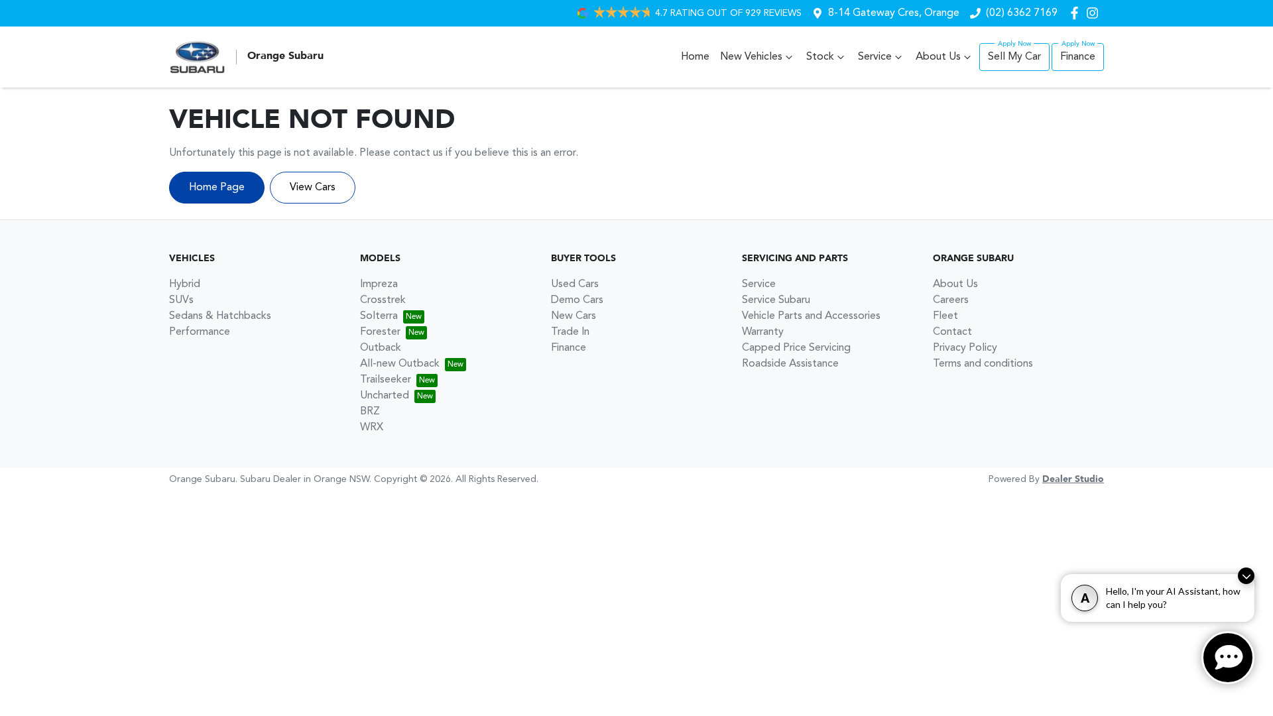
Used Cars (575, 284)
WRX (371, 427)
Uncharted (384, 395)
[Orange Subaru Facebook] (1077, 13)
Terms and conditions (983, 364)
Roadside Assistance (790, 364)
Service (875, 57)
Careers (951, 300)
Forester (380, 332)
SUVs (181, 300)
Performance (199, 332)
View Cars (312, 187)
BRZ (370, 411)
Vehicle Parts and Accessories (811, 316)
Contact (952, 332)
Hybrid (184, 284)
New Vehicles (751, 57)
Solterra (379, 316)
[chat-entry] (1227, 657)
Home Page (217, 187)
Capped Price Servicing (796, 348)
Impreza (379, 284)
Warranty (763, 332)
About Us (938, 57)
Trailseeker (385, 380)
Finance (1077, 57)
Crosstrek (383, 300)
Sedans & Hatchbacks (220, 316)
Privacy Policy (965, 348)
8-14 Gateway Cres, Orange (893, 13)
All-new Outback (400, 364)
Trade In (570, 332)
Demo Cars (577, 300)
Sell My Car (1014, 57)
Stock (820, 57)
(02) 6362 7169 (1022, 13)
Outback (380, 348)
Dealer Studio (1073, 479)
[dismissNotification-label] (1246, 575)
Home (695, 57)
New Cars (573, 316)
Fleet (945, 316)
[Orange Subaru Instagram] (1095, 13)
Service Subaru (776, 300)
